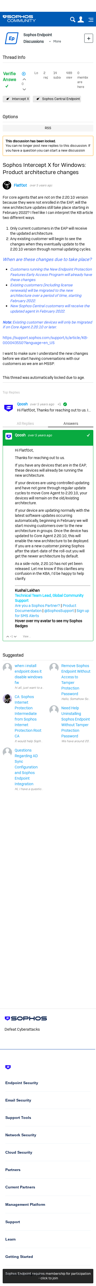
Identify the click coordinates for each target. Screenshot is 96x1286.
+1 (88, 435)
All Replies (25, 423)
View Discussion (29, 636)
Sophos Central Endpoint (61, 99)
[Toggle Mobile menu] (89, 19)
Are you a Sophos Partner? (37, 605)
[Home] (26, 18)
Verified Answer (10, 77)
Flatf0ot (20, 185)
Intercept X (20, 99)
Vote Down (15, 637)
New (88, 38)
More (57, 41)
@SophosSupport (59, 610)
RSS (48, 128)
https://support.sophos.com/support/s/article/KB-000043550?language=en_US (45, 340)
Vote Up (8, 637)
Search (72, 19)
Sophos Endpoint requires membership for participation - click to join (48, 1275)
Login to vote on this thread (24, 78)
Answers (70, 423)
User (80, 19)
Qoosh (23, 404)
